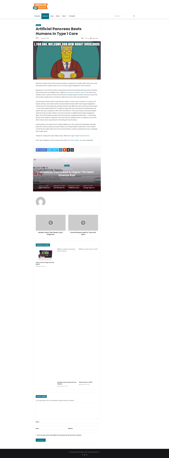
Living (51, 16)
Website (70, 428)
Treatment (37, 16)
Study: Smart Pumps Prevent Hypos (45, 263)
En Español (72, 16)
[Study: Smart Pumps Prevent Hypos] (45, 254)
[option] (67, 173)
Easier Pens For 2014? (86, 382)
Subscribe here (85, 136)
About (64, 16)
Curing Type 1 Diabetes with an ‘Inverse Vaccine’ (67, 173)
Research (45, 16)
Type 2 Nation (75, 140)
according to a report (75, 92)
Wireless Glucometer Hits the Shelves (66, 383)
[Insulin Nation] (40, 7)
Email (37, 428)
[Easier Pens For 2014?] (88, 314)
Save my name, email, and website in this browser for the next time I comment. (59, 435)
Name (37, 422)
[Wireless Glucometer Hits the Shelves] (66, 314)
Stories (58, 16)
